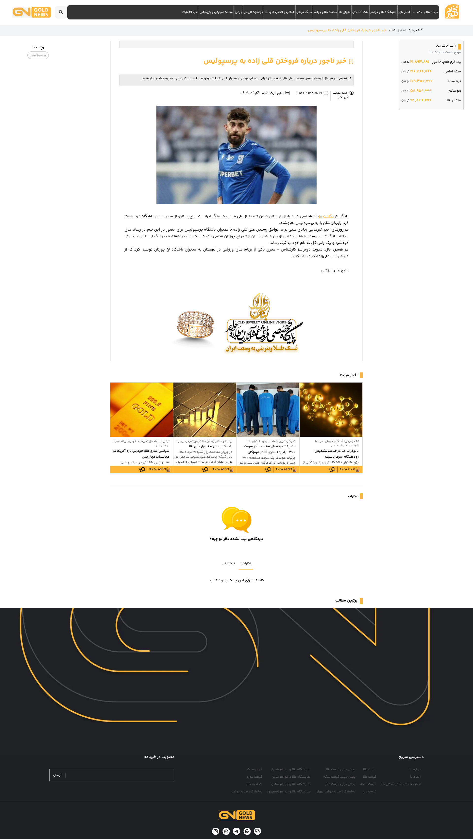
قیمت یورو (254, 777)
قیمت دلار (369, 791)
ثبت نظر (228, 563)
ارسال (57, 775)
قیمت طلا (369, 777)
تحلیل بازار (404, 12)
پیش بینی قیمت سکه (339, 777)
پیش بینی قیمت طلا (340, 769)
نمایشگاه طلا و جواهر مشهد (290, 784)
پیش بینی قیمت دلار (340, 784)
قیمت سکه (368, 784)
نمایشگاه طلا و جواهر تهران (335, 791)
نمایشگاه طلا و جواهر (246, 791)
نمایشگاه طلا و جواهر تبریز (291, 777)
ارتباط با (415, 777)
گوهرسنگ (254, 769)
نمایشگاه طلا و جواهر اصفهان (289, 791)
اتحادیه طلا (254, 784)
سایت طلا (369, 769)
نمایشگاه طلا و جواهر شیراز (291, 769)
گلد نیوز (326, 216)
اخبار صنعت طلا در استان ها (401, 784)
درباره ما (415, 769)
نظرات (246, 563)
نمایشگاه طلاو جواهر (383, 12)
